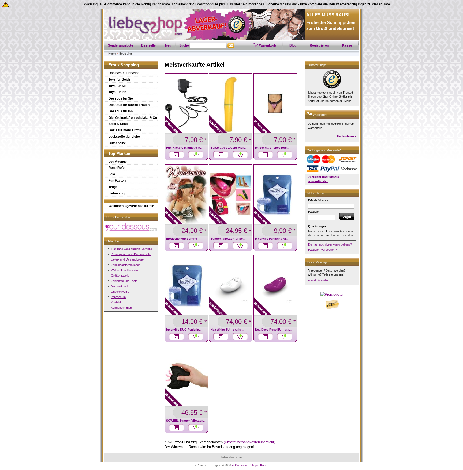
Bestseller (149, 45)
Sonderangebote (120, 45)
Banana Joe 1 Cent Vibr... (228, 147)
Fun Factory (118, 180)
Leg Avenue (118, 161)
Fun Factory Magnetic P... (184, 147)
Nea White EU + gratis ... (227, 329)
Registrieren (319, 45)
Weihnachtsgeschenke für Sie (131, 206)
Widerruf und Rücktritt (125, 270)
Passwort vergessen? (322, 249)
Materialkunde (120, 286)
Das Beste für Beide (124, 73)
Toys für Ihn (117, 92)
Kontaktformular (318, 280)
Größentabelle (120, 275)
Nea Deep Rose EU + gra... (273, 329)
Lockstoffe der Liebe (124, 137)
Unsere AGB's (120, 291)
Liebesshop (117, 193)
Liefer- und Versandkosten (128, 259)
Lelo (112, 174)
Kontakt (116, 302)
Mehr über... (114, 241)
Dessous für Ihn (121, 111)
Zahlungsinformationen (125, 264)
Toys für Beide (119, 79)
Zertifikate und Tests (124, 280)
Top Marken (119, 153)
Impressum (118, 297)
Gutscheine (117, 143)
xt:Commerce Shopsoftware (250, 465)
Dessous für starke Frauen (129, 105)
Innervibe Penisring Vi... (271, 238)
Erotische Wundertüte (181, 238)
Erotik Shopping (123, 65)
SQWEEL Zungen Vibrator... (185, 420)
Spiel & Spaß (118, 124)
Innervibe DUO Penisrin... (183, 329)
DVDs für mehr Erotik (125, 130)
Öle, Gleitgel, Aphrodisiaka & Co (133, 118)
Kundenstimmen (121, 307)
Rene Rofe (117, 168)
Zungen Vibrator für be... (228, 238)
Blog (292, 45)
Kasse (347, 45)
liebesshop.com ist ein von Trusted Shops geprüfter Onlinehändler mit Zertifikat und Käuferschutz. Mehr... (330, 96)
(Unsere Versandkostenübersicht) (249, 442)
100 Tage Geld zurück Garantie (131, 248)
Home (112, 53)
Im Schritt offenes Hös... (272, 147)
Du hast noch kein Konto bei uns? (330, 244)
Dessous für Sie (121, 98)
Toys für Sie (117, 86)
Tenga (113, 187)
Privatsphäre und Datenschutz (131, 254)
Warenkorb (267, 45)
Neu (168, 45)
